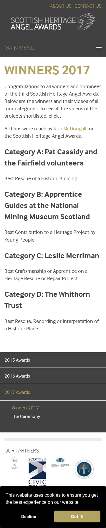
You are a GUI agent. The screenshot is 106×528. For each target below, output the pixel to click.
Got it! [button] (77, 516)
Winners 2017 (25, 408)
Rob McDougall (70, 128)
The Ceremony (26, 416)
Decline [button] (28, 516)
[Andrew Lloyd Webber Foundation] (14, 462)
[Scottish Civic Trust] (37, 473)
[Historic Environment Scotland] (60, 462)
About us (61, 5)
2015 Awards (17, 360)
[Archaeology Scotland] (84, 468)
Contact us (88, 5)
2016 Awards (17, 376)
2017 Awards (17, 392)
